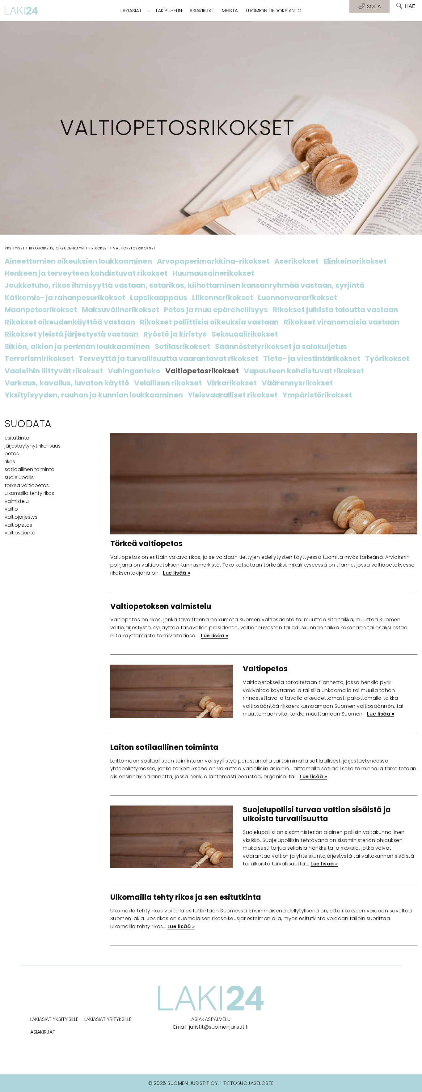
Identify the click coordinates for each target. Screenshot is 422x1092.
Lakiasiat (131, 10)
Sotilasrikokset (182, 346)
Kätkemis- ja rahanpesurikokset (65, 298)
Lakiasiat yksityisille (54, 1019)
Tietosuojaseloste (248, 1083)
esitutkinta (17, 437)
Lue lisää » (176, 572)
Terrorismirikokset (39, 359)
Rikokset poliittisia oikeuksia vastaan (209, 322)
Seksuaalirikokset (245, 334)
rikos (10, 461)
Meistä (230, 10)
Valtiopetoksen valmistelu (160, 606)
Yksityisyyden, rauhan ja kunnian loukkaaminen (94, 395)
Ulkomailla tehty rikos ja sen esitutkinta (185, 897)
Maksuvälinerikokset (120, 310)
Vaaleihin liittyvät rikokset (54, 371)
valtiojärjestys (21, 517)
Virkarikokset (232, 383)
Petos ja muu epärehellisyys (216, 310)
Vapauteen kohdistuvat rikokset (304, 371)
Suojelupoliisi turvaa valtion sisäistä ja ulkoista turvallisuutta (317, 814)
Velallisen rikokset (168, 383)
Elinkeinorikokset (354, 261)
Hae (410, 6)
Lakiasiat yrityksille (108, 1019)
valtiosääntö (20, 532)
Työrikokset (387, 359)
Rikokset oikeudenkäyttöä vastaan (70, 322)
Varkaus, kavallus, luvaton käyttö (67, 383)
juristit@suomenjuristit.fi (219, 1026)
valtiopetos (18, 525)
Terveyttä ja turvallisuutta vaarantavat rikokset (168, 359)
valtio (11, 508)
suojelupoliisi (20, 477)
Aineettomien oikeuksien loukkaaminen (78, 261)
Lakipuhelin (169, 10)
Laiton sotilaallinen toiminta (164, 747)
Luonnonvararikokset (297, 298)
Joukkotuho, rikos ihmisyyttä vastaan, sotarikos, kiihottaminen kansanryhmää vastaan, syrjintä (184, 285)
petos (12, 453)
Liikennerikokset (222, 298)
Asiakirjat (201, 10)
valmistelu (17, 501)
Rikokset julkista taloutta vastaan (335, 310)
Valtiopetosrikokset (202, 371)
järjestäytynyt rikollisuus (33, 445)
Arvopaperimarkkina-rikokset (213, 261)
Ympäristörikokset (317, 395)
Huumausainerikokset (213, 273)
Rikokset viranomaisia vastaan (341, 322)
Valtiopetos (265, 669)
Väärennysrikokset (297, 383)
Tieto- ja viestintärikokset (311, 359)
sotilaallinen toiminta (29, 469)
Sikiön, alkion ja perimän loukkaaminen (77, 346)
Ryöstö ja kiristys (175, 334)
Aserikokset (296, 261)
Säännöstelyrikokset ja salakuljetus (281, 346)
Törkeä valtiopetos (146, 543)
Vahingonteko (134, 371)
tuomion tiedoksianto (273, 10)
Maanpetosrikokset (41, 310)
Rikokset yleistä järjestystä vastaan (71, 334)
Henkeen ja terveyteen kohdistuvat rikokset (86, 273)
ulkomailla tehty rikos (29, 493)
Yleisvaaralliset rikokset (232, 395)
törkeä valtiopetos (27, 485)
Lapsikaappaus (158, 298)
